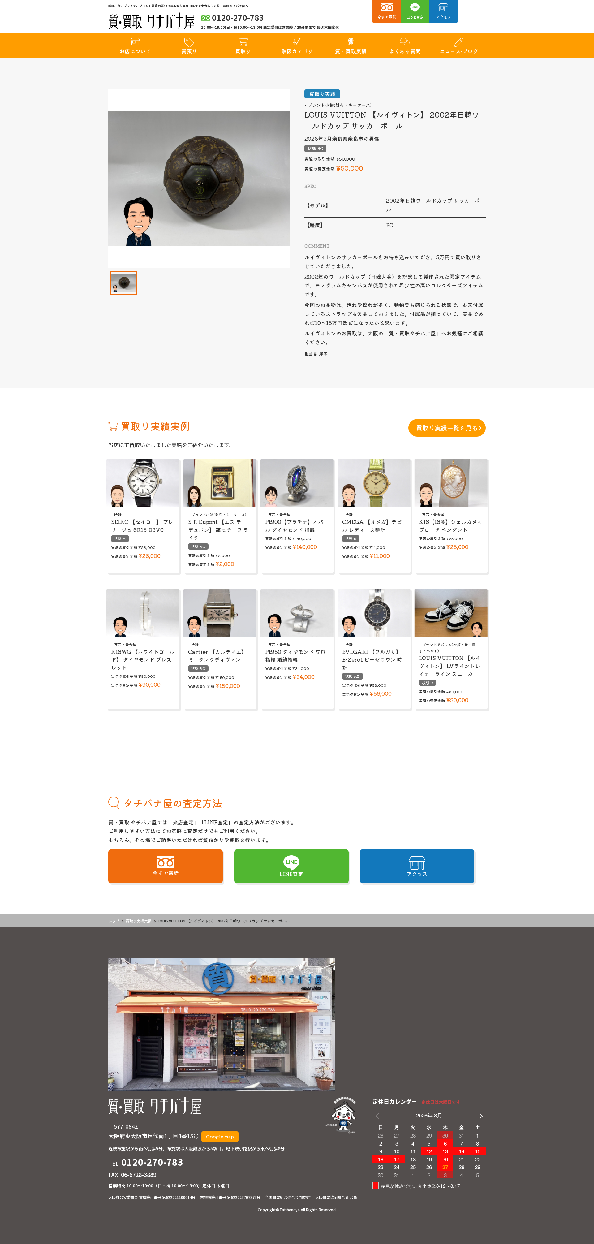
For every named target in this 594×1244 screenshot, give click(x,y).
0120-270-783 (152, 1161)
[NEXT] (480, 1115)
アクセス (443, 16)
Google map (220, 1136)
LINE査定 (415, 16)
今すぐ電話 (386, 16)
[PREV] (378, 1115)
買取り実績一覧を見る (447, 427)
